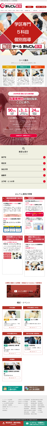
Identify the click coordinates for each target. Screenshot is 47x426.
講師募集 (10, 405)
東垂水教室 (26, 412)
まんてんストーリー (42, 11)
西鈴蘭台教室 (34, 403)
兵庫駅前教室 (27, 406)
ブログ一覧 (4, 408)
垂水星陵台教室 (34, 399)
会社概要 (10, 399)
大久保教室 (33, 410)
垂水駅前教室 (27, 413)
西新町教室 (33, 406)
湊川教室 (26, 405)
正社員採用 (10, 403)
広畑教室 (40, 408)
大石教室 (26, 403)
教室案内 (4, 401)
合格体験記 (4, 410)
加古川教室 (40, 399)
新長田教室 (26, 408)
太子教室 (40, 410)
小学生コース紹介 (3, 10)
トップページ (5, 399)
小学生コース (21, 399)
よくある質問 (5, 403)
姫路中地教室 (41, 405)
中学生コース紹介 (11, 10)
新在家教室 (40, 403)
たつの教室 (40, 412)
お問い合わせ (11, 401)
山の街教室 (33, 405)
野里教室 (40, 401)
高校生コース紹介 (19, 10)
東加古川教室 (34, 413)
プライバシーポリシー (13, 406)
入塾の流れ (35, 10)
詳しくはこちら (11, 327)
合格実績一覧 (27, 10)
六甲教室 (26, 401)
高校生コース (21, 403)
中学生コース (21, 401)
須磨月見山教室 (27, 410)
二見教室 (33, 412)
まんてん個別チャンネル (25, 291)
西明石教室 (33, 408)
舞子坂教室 (33, 401)
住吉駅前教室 (27, 399)
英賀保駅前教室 (41, 406)
